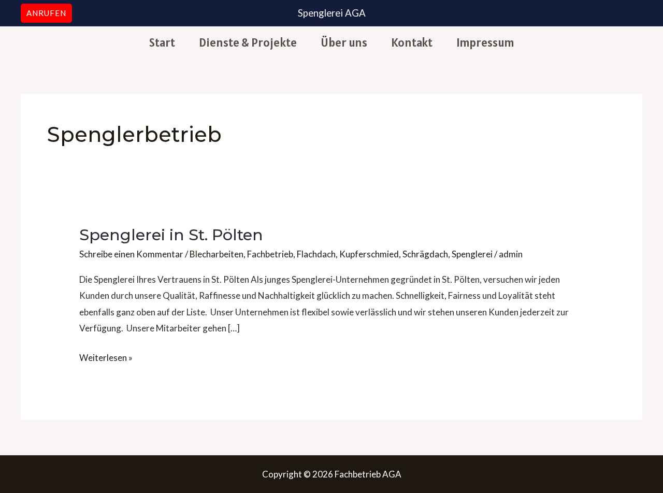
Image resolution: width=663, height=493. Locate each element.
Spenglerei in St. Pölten (171, 234)
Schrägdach (425, 254)
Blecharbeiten (216, 254)
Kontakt (412, 42)
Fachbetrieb (270, 254)
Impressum (485, 42)
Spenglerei (472, 254)
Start (162, 42)
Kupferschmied (369, 254)
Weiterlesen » (106, 356)
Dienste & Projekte (248, 42)
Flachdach (316, 254)
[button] (46, 13)
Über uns (344, 42)
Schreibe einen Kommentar (131, 254)
